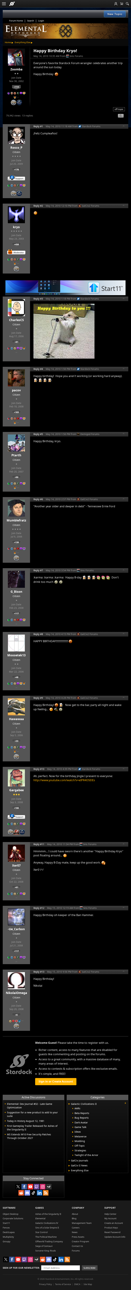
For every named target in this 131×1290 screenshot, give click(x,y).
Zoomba (16, 69)
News (74, 1232)
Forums (76, 1250)
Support (110, 1207)
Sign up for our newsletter (21, 1267)
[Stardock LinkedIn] (40, 1193)
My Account (110, 1218)
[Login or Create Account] (115, 4)
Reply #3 (38, 298)
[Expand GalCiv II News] (69, 1166)
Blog (74, 1218)
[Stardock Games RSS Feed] (46, 1193)
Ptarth (16, 455)
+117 (16, 613)
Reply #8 (38, 634)
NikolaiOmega (16, 993)
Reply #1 (38, 126)
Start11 (6, 1223)
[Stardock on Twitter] (18, 1187)
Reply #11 (38, 844)
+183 (16, 412)
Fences (6, 1227)
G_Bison (16, 591)
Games (39, 1207)
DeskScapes (9, 1232)
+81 (16, 341)
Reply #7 (38, 570)
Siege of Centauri (44, 1246)
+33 (16, 740)
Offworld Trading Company (49, 1241)
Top (123, 126)
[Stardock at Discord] (27, 1193)
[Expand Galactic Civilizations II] (69, 1104)
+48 (16, 677)
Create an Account (113, 1223)
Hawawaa (16, 719)
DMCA (77, 1284)
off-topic (119, 109)
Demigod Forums (89, 434)
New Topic (114, 14)
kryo (16, 227)
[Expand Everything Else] (69, 1170)
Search (30, 20)
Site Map (88, 1284)
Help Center (110, 1213)
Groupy (6, 1241)
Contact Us (77, 1246)
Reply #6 (38, 499)
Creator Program (80, 1241)
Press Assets (78, 1236)
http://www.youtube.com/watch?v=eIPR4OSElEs (64, 780)
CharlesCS (16, 320)
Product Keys (111, 1227)
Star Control (41, 1232)
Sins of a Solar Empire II (47, 1227)
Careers (75, 1227)
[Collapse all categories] (125, 1103)
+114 (16, 86)
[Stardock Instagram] (43, 1187)
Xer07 (16, 865)
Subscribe (89, 1268)
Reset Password (112, 1232)
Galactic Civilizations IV (46, 1223)
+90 (16, 477)
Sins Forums (76, 56)
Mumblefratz (16, 520)
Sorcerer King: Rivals (45, 1250)
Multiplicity (8, 1236)
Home (8, 42)
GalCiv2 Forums (90, 205)
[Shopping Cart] (121, 4)
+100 (16, 807)
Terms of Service (63, 1284)
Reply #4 (38, 369)
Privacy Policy (45, 1284)
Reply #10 (38, 769)
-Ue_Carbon (16, 929)
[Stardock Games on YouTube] (30, 1187)
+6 (16, 1014)
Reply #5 (38, 434)
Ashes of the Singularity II (48, 1213)
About (75, 1213)
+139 (16, 542)
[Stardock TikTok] (33, 1193)
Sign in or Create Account (56, 1081)
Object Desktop (10, 1213)
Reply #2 (38, 205)
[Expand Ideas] (72, 1132)
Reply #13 (38, 971)
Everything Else (22, 42)
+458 (16, 244)
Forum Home (16, 20)
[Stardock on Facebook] (24, 1187)
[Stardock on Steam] (49, 1187)
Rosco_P (16, 147)
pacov (16, 390)
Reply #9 (38, 697)
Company (78, 1207)
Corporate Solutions (13, 1218)
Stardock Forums (91, 126)
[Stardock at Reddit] (21, 1193)
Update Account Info (114, 1236)
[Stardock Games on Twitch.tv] (36, 1187)
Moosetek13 (16, 655)
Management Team (82, 1223)
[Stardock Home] (12, 4)
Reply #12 (38, 908)
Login (41, 20)
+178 (16, 169)
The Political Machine (46, 1236)
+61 (16, 887)
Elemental (40, 1218)
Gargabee (16, 790)
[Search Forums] (127, 4)
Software (9, 1207)
